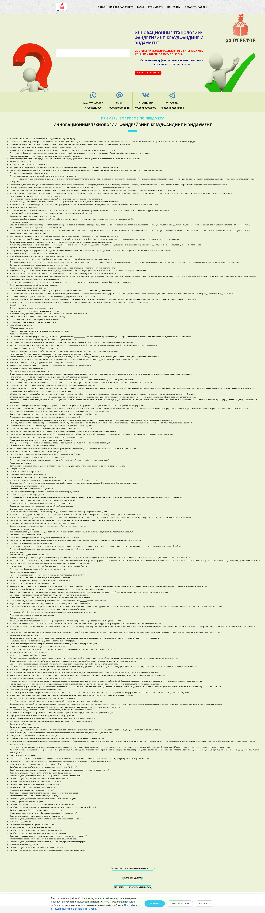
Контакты (173, 7)
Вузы (140, 7)
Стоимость (155, 7)
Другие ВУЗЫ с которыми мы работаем (132, 887)
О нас (101, 7)
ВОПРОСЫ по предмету (148, 73)
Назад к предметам (132, 878)
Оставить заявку (196, 7)
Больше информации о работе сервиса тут (132, 868)
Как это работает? (121, 7)
